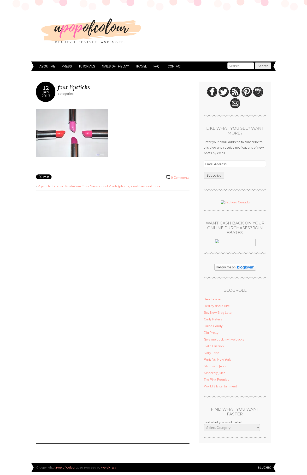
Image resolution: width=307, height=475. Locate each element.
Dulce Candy (213, 326)
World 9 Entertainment (220, 386)
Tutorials (87, 66)
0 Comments (180, 177)
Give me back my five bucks (224, 339)
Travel (141, 66)
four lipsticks (74, 87)
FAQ (154, 66)
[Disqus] (112, 255)
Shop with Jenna (216, 366)
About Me (47, 66)
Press (67, 66)
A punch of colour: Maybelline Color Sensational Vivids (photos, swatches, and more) (99, 186)
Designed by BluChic (264, 467)
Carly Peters (213, 319)
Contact (175, 66)
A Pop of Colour (64, 467)
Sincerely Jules (214, 373)
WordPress (108, 467)
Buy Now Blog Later (218, 312)
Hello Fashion (214, 346)
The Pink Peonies (216, 379)
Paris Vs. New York (217, 359)
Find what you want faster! (223, 422)
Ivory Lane (211, 353)
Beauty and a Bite (217, 306)
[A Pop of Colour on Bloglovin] (235, 269)
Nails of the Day (115, 66)
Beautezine (212, 299)
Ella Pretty (211, 333)
